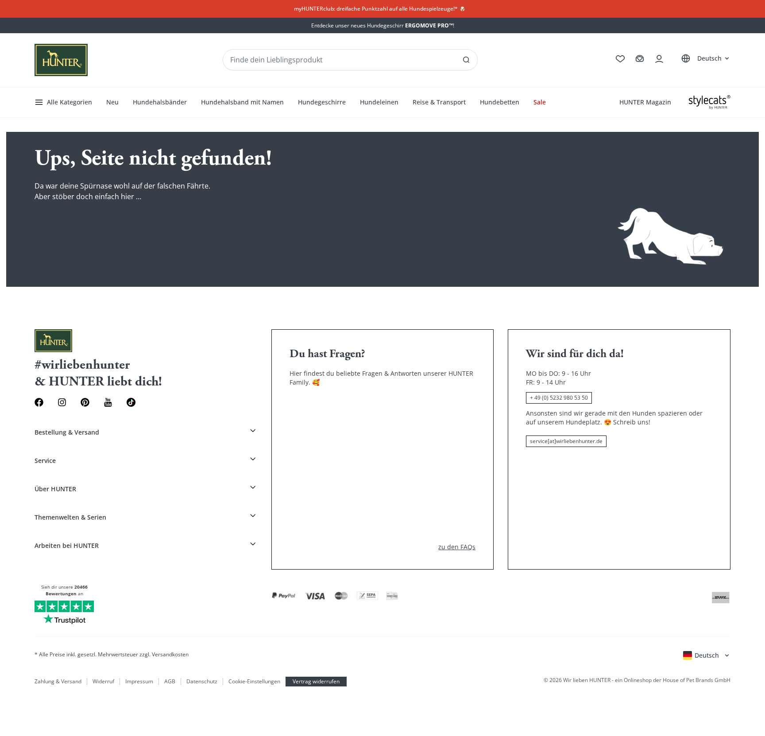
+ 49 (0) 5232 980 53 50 (559, 397)
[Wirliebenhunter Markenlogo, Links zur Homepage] (61, 60)
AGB (169, 681)
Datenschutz (201, 681)
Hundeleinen (379, 102)
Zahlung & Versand (58, 681)
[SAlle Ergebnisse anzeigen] (466, 60)
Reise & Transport (439, 102)
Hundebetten (499, 102)
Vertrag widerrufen (316, 681)
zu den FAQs (456, 547)
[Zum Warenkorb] (640, 59)
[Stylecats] (709, 102)
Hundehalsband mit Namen (242, 102)
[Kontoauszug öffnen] (659, 59)
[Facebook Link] (39, 402)
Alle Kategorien (69, 102)
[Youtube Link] (108, 402)
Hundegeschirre (322, 102)
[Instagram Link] (62, 402)
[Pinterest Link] (85, 402)
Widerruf (103, 681)
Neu (112, 102)
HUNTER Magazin (645, 102)
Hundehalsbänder (160, 102)
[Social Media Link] (131, 402)
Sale (539, 102)
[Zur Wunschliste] (620, 59)
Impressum (139, 681)
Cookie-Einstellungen (254, 681)
